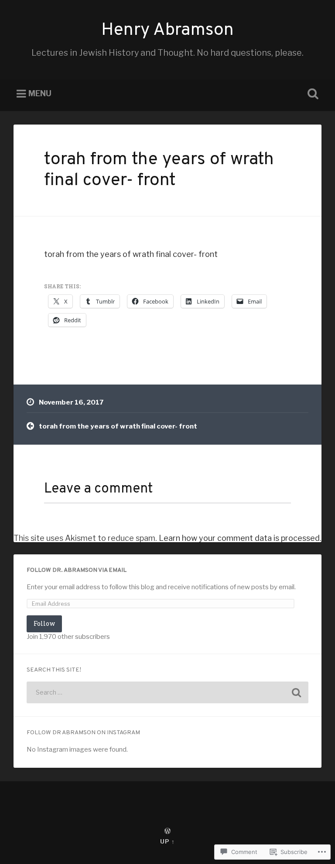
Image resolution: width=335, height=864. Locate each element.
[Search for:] (168, 692)
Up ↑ (167, 841)
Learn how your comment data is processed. (240, 538)
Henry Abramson (167, 30)
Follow (44, 623)
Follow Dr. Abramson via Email (76, 570)
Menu (39, 93)
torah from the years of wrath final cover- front (159, 170)
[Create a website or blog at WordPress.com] (167, 831)
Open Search (311, 94)
